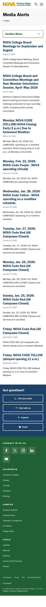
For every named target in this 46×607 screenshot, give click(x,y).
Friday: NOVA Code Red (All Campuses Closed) (22, 331)
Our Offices (7, 526)
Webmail (6, 550)
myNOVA (6, 545)
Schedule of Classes (11, 475)
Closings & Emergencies (12, 520)
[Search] (36, 4)
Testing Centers (9, 515)
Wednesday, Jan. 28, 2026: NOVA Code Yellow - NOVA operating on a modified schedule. (21, 197)
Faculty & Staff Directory (12, 561)
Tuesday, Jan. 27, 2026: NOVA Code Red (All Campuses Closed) (19, 232)
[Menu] (41, 4)
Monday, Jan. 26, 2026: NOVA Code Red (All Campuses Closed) (19, 266)
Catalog (6, 480)
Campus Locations (10, 510)
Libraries (6, 485)
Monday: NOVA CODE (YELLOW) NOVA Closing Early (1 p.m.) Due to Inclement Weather (19, 126)
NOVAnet (6, 556)
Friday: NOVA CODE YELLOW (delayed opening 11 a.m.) (22, 357)
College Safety (8, 531)
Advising (6, 496)
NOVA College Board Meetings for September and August (23, 46)
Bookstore (7, 491)
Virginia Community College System (15, 591)
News (7, 20)
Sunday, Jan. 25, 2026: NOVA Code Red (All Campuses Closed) (18, 299)
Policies (6, 566)
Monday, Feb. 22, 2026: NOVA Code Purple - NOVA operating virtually (21, 165)
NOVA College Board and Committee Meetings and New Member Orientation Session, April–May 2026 (21, 81)
